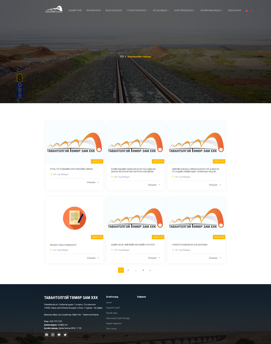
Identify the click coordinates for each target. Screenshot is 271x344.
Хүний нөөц (111, 313)
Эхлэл (109, 302)
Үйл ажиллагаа (93, 10)
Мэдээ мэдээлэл (114, 10)
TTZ (122, 56)
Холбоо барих (234, 10)
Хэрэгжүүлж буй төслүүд (117, 318)
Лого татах (111, 329)
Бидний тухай (75, 10)
